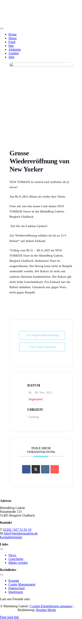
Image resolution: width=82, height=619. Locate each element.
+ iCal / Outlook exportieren (42, 346)
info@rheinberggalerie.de (21, 533)
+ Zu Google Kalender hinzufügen (42, 335)
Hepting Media (46, 610)
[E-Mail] (54, 469)
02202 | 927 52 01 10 (17, 529)
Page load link (9, 617)
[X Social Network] (36, 469)
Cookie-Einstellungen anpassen (51, 606)
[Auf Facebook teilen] (26, 469)
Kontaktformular (11, 537)
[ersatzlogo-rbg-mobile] (41, 23)
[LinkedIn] (45, 469)
